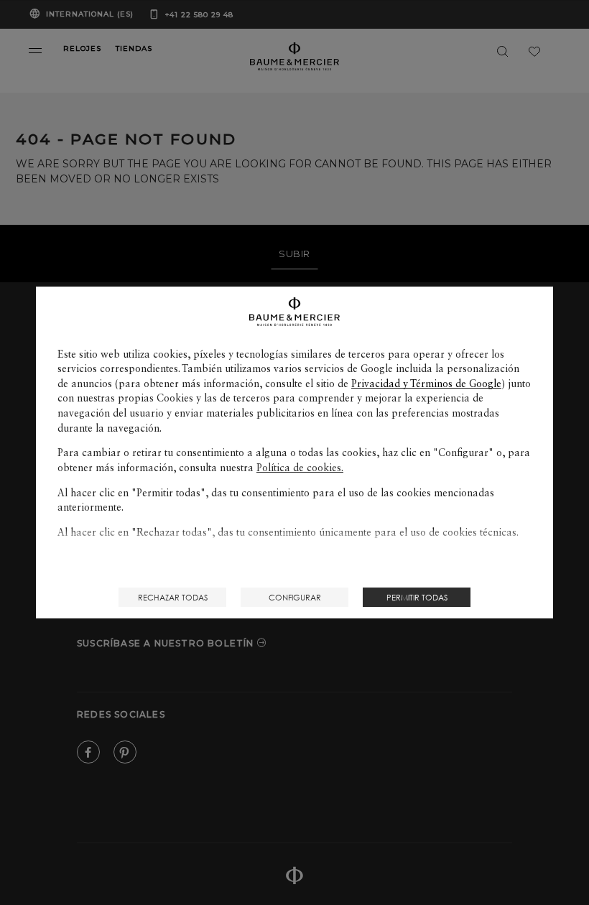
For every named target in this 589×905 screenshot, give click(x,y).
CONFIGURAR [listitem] (295, 597)
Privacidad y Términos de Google (426, 383)
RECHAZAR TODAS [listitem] (173, 597)
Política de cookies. (299, 467)
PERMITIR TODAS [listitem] (416, 597)
